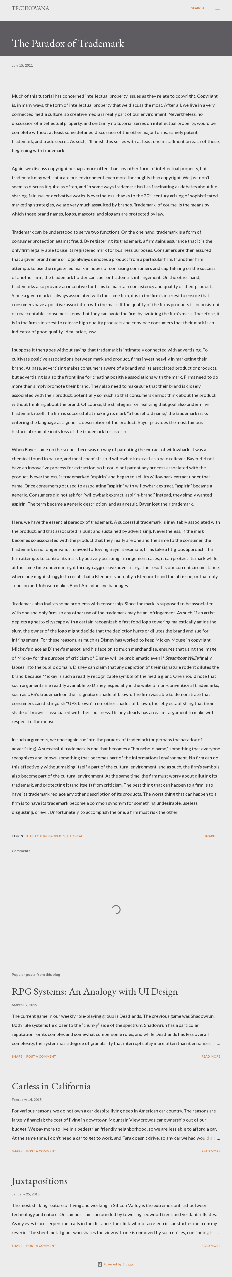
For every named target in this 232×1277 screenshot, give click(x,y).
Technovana (30, 8)
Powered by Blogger (119, 1264)
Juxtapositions (40, 1180)
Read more (210, 1056)
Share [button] (209, 836)
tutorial (74, 836)
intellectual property (44, 836)
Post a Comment (41, 1056)
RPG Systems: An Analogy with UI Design (95, 991)
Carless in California (51, 1085)
